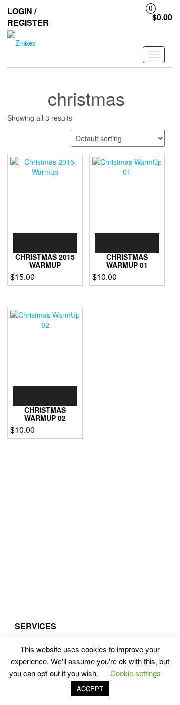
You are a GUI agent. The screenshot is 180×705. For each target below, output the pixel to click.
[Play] (26, 243)
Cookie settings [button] (135, 673)
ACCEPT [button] (90, 689)
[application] (45, 244)
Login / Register (28, 17)
